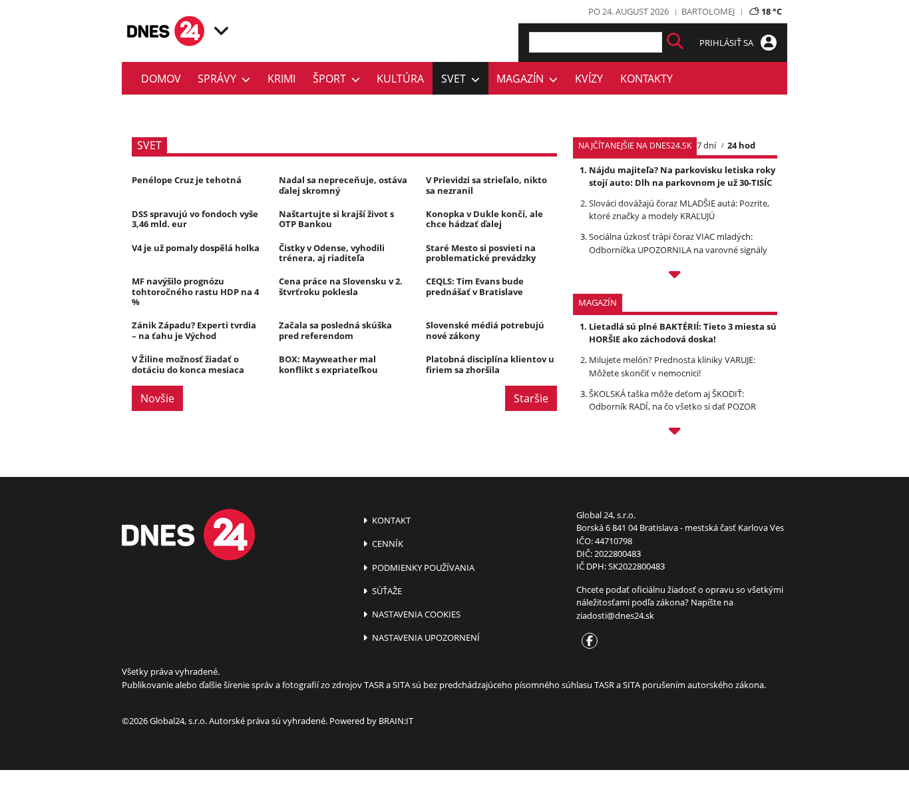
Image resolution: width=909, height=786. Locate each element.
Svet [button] (456, 78)
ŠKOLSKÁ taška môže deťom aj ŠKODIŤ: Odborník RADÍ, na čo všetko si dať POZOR (672, 400)
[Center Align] (675, 42)
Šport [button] (332, 78)
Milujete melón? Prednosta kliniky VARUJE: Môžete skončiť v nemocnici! (672, 366)
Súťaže (386, 591)
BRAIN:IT (396, 721)
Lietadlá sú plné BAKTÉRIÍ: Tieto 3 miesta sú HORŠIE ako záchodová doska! (683, 332)
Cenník (386, 544)
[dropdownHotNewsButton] (675, 433)
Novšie (157, 398)
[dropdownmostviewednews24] (675, 276)
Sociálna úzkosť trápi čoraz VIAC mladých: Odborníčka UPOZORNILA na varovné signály (678, 242)
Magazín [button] (522, 78)
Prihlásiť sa (727, 43)
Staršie (531, 398)
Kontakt (390, 520)
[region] (221, 31)
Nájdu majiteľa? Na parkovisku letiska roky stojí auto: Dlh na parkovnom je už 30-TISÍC (682, 176)
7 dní (706, 145)
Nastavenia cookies (415, 614)
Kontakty (646, 78)
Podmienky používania (422, 568)
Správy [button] (220, 78)
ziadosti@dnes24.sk (615, 615)
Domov (161, 78)
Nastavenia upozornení (425, 637)
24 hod (741, 145)
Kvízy (589, 78)
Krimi (281, 78)
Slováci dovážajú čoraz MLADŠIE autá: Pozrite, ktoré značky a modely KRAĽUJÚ (679, 209)
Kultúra (400, 78)
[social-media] (587, 641)
